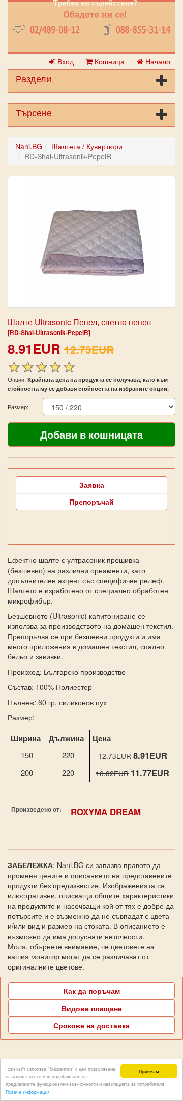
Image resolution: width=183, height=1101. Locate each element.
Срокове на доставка (91, 1025)
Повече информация (28, 1091)
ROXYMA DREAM (106, 812)
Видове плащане (92, 1008)
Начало (156, 61)
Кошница (109, 61)
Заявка (91, 485)
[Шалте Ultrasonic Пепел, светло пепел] (91, 242)
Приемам (149, 1071)
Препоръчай (91, 501)
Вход (64, 61)
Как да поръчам (92, 991)
